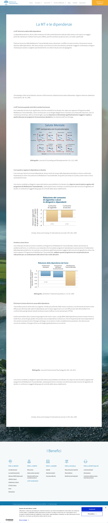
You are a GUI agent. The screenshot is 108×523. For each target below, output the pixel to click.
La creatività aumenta (13, 473)
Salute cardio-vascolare (33, 473)
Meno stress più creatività (71, 469)
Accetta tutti (92, 509)
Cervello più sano (12, 469)
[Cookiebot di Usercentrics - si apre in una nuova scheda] (9, 520)
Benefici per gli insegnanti (71, 476)
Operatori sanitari (50, 473)
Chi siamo (37, 3)
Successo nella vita (51, 476)
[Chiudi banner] (105, 507)
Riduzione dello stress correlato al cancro (32, 476)
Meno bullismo (68, 473)
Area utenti (82, 3)
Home (31, 3)
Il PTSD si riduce (12, 485)
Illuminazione (87, 473)
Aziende (48, 469)
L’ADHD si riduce (12, 479)
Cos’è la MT (47, 3)
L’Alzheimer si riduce (13, 482)
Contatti (75, 3)
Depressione (11, 491)
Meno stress (30, 469)
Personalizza (91, 514)
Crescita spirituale (88, 469)
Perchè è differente (59, 3)
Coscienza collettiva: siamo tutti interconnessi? (90, 476)
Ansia (9, 488)
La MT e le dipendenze (32, 481)
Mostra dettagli (23, 520)
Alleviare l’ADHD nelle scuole (15, 476)
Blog (69, 3)
